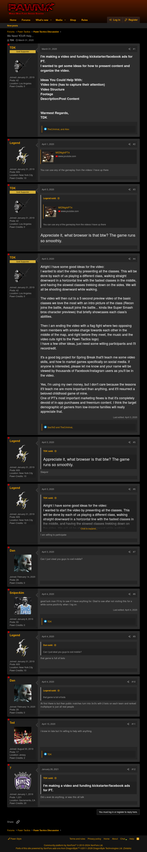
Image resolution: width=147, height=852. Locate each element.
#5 (134, 442)
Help (131, 838)
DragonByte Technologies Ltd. (108, 848)
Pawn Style (16, 838)
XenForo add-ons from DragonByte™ (62, 848)
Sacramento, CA (27, 800)
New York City (26, 174)
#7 (134, 551)
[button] (51, 20)
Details (127, 848)
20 (25, 803)
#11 (134, 723)
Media (59, 20)
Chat (122, 838)
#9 (134, 636)
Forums (26, 20)
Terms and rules (77, 838)
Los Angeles (25, 83)
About (115, 838)
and (58, 129)
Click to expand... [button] (89, 528)
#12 (134, 769)
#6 (134, 489)
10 (25, 177)
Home (13, 20)
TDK (12, 40)
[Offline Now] (9, 44)
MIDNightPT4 (63, 152)
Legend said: (49, 198)
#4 (134, 258)
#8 (134, 593)
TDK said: (48, 451)
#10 (134, 681)
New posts (12, 25)
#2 (134, 144)
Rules (84, 20)
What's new (42, 20)
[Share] (129, 49)
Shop (73, 20)
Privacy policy (94, 838)
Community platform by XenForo (73, 845)
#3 (134, 189)
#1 (134, 48)
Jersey (22, 754)
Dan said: (48, 645)
